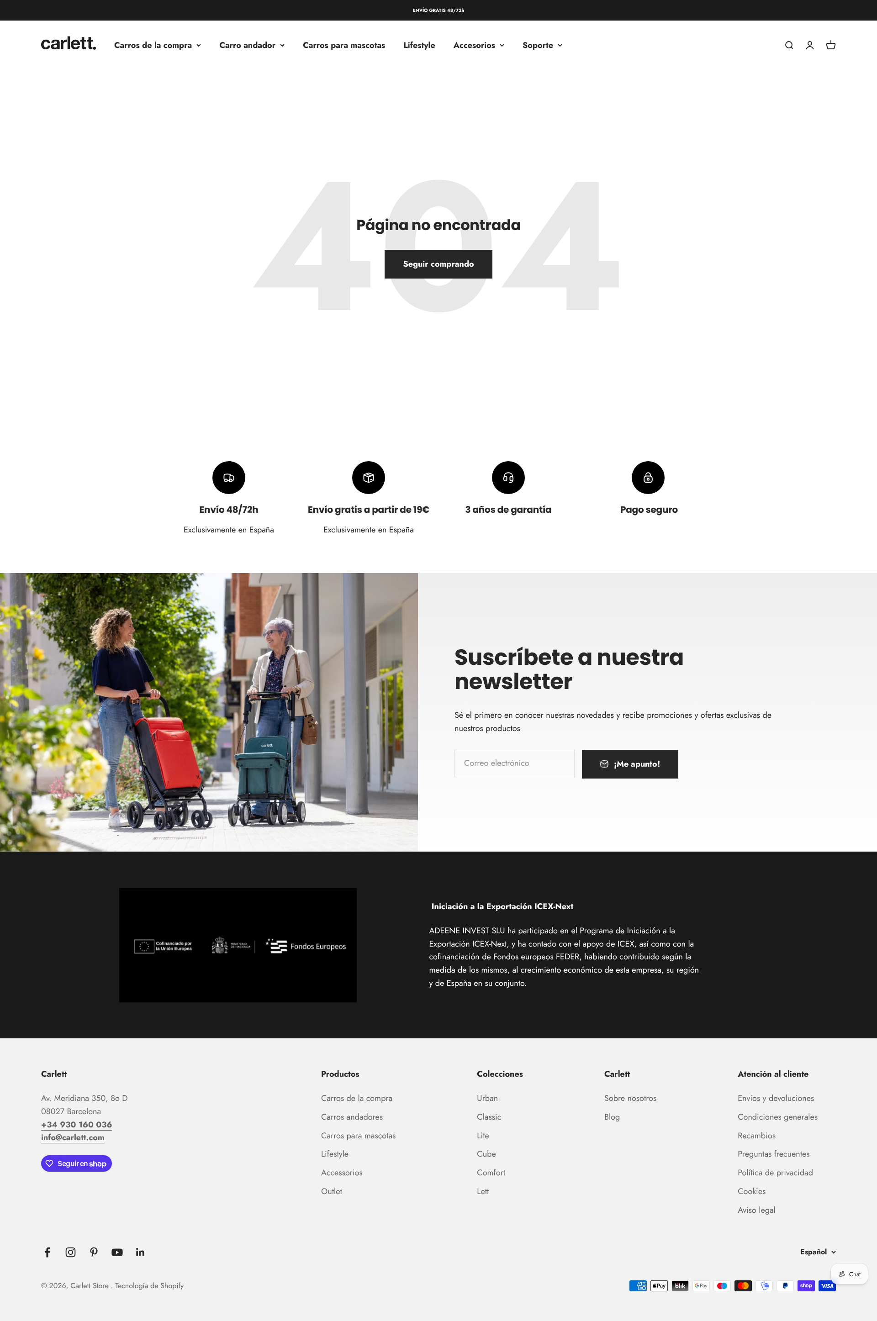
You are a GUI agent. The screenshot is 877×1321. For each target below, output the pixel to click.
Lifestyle (419, 45)
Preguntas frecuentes (773, 1154)
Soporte (538, 45)
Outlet (331, 1191)
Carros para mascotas (344, 45)
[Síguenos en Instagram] (70, 1252)
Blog (612, 1117)
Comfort (491, 1173)
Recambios (757, 1136)
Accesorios (474, 45)
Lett (483, 1191)
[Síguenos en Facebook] (47, 1252)
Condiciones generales (778, 1117)
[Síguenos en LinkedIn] (140, 1252)
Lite (483, 1136)
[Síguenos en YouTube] (117, 1252)
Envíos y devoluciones (776, 1098)
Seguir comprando (438, 264)
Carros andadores (352, 1117)
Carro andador (247, 45)
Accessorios (342, 1173)
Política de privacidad (775, 1173)
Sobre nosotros (630, 1098)
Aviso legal (757, 1210)
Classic (489, 1117)
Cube (486, 1154)
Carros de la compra (153, 45)
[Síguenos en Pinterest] (94, 1252)
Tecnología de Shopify (149, 1286)
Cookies (752, 1191)
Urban (487, 1098)
